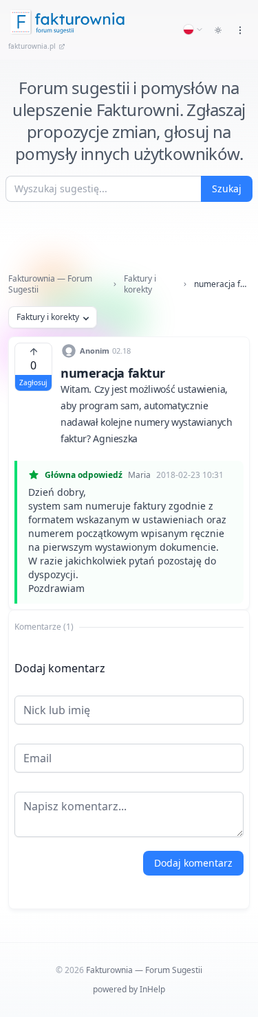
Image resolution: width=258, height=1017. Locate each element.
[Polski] (193, 29)
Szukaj (226, 188)
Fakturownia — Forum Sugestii (50, 284)
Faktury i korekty (140, 284)
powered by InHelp (129, 989)
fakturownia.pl (32, 46)
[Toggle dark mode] (218, 30)
